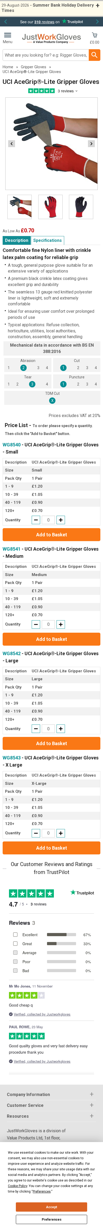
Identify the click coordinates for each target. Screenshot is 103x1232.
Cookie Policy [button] (17, 1186)
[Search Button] (94, 55)
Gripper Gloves (33, 67)
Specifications (47, 240)
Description (16, 240)
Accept (51, 1207)
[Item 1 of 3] (51, 144)
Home (8, 67)
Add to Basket (51, 534)
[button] (51, 1094)
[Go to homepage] (51, 39)
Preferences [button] (42, 1191)
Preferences (52, 1219)
